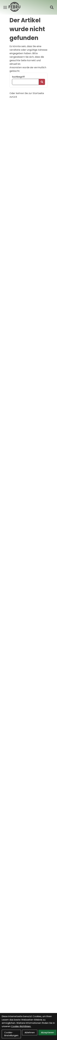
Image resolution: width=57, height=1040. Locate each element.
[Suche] (51, 7)
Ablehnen (30, 1032)
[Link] (5, 7)
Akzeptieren (47, 1032)
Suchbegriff (18, 76)
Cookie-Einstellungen (11, 1034)
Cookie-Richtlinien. (21, 1026)
